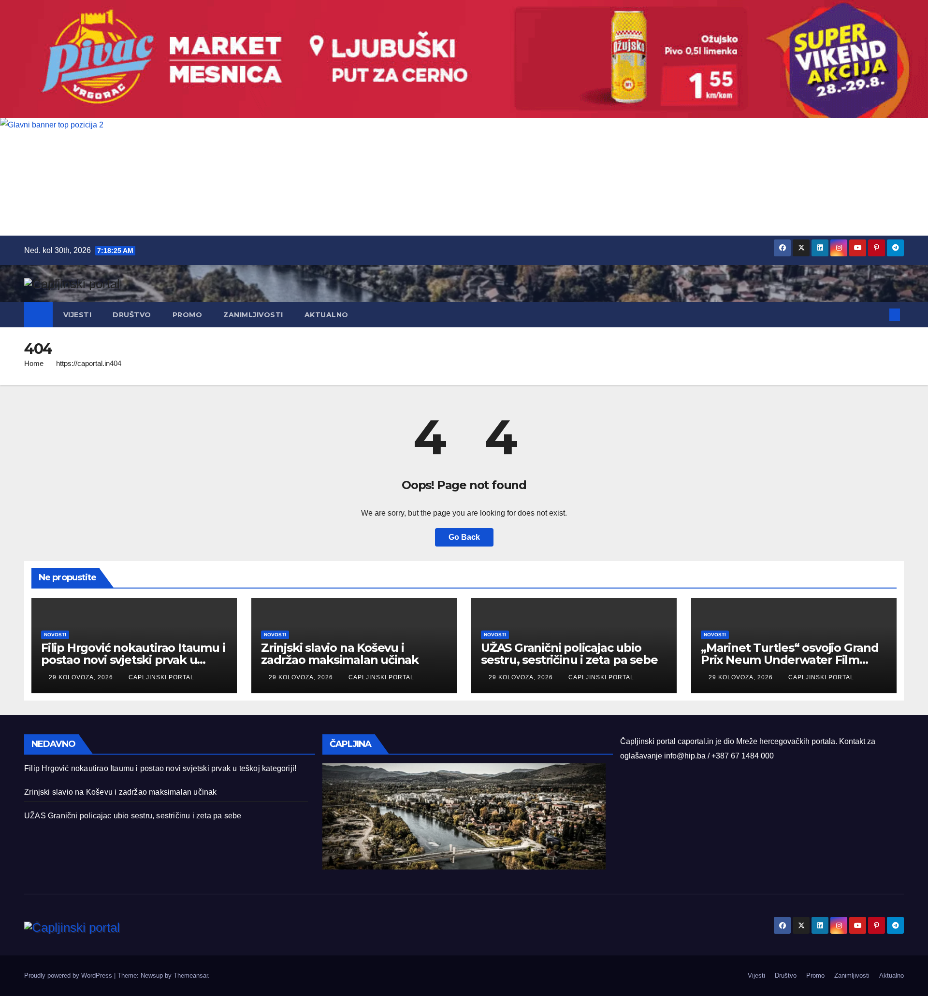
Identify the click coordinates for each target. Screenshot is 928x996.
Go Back (464, 537)
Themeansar (191, 975)
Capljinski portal (161, 677)
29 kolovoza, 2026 (82, 677)
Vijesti (77, 314)
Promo (188, 314)
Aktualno (326, 314)
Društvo (132, 314)
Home (34, 363)
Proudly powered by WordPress (69, 975)
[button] (879, 314)
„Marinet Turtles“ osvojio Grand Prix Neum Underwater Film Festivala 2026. (790, 660)
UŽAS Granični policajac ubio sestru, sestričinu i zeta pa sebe (569, 654)
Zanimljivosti (253, 314)
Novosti (55, 634)
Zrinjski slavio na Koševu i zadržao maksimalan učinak (340, 654)
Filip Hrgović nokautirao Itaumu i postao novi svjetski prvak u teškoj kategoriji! (133, 660)
